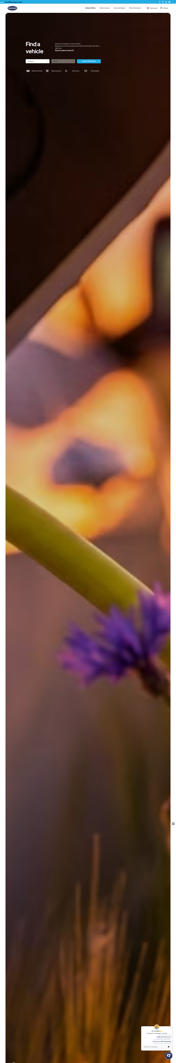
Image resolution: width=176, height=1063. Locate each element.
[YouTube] (169, 2)
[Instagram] (163, 2)
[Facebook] (160, 2)
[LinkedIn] (166, 2)
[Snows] (12, 8)
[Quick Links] (173, 823)
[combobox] (38, 61)
